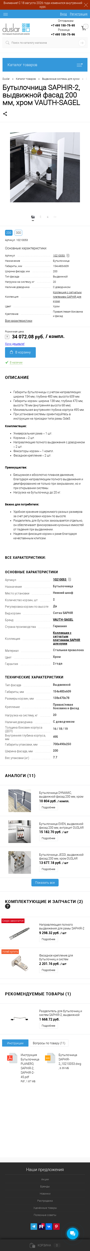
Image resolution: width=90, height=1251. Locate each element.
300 (18, 232)
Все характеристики (18, 320)
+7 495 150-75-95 (63, 25)
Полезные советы (45, 1215)
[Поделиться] (5, 115)
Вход (63, 14)
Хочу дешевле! (14, 343)
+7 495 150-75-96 (63, 34)
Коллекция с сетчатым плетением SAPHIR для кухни (67, 297)
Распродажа (45, 1200)
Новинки (45, 1193)
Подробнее (48, 807)
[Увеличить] (45, 167)
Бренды (45, 1186)
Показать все (45, 883)
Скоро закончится (13, 920)
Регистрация (78, 14)
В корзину (23, 352)
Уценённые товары (45, 1207)
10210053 (59, 255)
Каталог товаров (22, 65)
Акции (45, 1179)
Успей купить (10, 951)
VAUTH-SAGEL (63, 619)
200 (8, 232)
